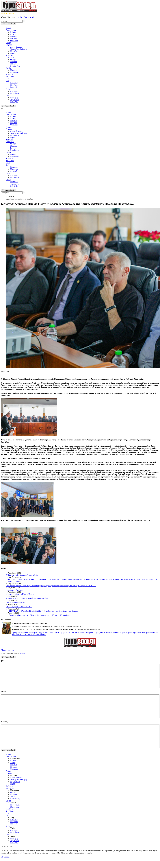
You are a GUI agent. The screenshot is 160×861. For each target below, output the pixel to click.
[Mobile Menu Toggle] (2, 108)
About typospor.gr (8, 650)
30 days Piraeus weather (26, 17)
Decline (6, 857)
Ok (2, 857)
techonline (22, 653)
